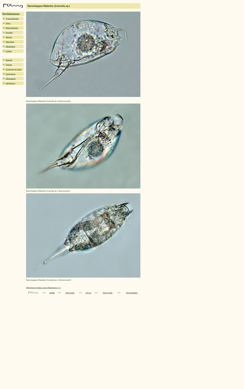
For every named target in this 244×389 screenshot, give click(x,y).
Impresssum (11, 79)
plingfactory (10, 83)
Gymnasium (10, 74)
